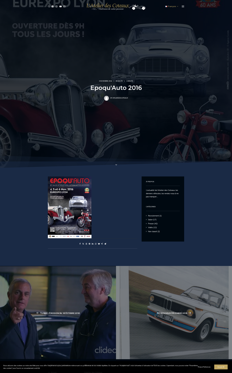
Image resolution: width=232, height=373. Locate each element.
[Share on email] (105, 243)
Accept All (221, 367)
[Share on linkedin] (92, 243)
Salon (120, 81)
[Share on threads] (86, 243)
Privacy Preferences (204, 367)
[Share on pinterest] (89, 243)
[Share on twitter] (83, 243)
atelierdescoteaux (120, 98)
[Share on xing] (102, 243)
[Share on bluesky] (98, 243)
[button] (49, 6)
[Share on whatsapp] (95, 243)
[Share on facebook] (80, 243)
